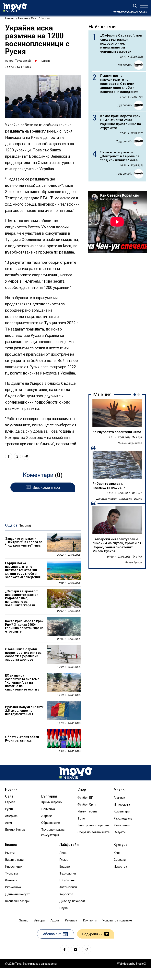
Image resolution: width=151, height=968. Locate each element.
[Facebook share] (8, 456)
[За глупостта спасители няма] (117, 413)
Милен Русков (133, 562)
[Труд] (75, 773)
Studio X (141, 963)
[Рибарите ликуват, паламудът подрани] (117, 465)
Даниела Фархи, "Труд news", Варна (119, 498)
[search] (135, 6)
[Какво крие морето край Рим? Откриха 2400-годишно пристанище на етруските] (64, 626)
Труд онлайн (23, 60)
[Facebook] (64, 949)
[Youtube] (75, 949)
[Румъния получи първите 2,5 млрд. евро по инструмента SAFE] (64, 710)
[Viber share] (17, 456)
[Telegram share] (25, 456)
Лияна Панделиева (130, 443)
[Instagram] (86, 949)
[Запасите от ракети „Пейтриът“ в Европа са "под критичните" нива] (64, 542)
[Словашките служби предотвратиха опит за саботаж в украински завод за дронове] (64, 654)
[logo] (15, 7)
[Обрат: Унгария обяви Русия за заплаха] (64, 738)
